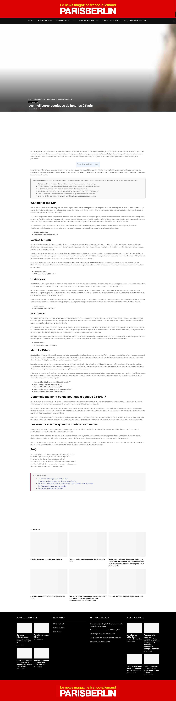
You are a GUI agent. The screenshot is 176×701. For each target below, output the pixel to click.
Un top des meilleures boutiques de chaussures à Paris (57, 481)
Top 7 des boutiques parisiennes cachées (52, 486)
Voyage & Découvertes (111, 20)
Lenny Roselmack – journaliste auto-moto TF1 (105, 638)
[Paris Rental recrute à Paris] (41, 628)
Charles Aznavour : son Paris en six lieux (46, 559)
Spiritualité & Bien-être (88, 20)
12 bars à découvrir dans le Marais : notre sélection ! (41, 662)
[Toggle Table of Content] (95, 164)
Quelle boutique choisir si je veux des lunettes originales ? (50, 457)
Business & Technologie (65, 20)
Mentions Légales (59, 624)
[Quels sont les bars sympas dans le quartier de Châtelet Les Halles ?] (24, 653)
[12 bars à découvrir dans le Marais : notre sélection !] (41, 653)
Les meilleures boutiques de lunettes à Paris (53, 479)
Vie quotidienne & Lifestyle (135, 20)
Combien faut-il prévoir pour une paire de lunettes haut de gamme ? (53, 464)
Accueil (31, 20)
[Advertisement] (88, 134)
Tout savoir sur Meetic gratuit (100, 641)
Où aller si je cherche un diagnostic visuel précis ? (47, 459)
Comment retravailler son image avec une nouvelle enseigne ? (24, 639)
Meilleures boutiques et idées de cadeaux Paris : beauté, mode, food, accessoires (65, 484)
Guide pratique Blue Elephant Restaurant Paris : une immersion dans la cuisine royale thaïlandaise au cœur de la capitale (87, 599)
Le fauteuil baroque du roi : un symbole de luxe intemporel (134, 668)
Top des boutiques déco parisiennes (50, 488)
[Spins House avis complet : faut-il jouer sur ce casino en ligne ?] (151, 659)
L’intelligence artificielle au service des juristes (134, 637)
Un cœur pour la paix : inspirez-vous (102, 634)
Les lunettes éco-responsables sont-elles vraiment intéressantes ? (52, 461)
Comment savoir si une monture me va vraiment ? (47, 466)
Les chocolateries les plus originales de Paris (126, 596)
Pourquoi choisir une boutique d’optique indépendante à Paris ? (52, 454)
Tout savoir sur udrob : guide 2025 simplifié (105, 630)
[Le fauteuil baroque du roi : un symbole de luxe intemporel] (134, 659)
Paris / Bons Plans (45, 20)
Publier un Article (59, 628)
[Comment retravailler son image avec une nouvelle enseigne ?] (24, 628)
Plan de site (57, 632)
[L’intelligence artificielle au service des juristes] (134, 628)
